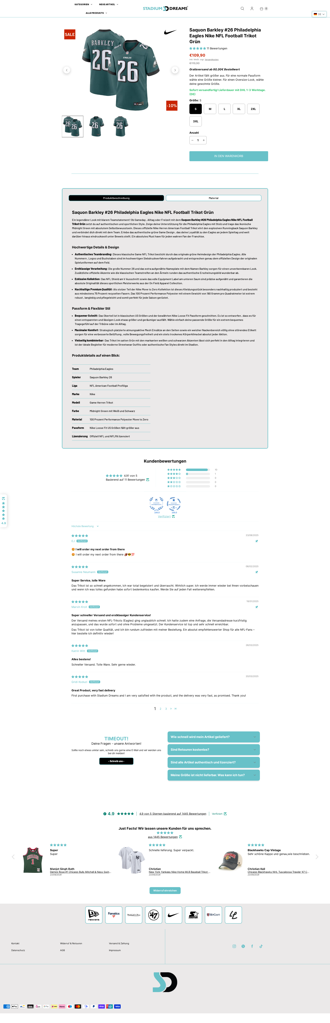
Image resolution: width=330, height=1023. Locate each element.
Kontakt (15, 943)
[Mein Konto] (252, 8)
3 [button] (166, 708)
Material (213, 198)
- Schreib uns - (116, 761)
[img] (80, 535)
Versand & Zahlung (119, 943)
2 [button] (160, 708)
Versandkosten (212, 59)
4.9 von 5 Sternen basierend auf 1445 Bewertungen (172, 813)
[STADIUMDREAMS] (165, 8)
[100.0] (156, 504)
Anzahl (194, 132)
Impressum (115, 950)
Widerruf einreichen (165, 890)
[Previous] (66, 70)
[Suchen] (242, 8)
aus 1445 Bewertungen (163, 837)
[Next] (175, 70)
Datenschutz (18, 950)
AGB (62, 950)
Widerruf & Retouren (71, 943)
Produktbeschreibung (116, 198)
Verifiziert (164, 516)
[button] (198, 48)
